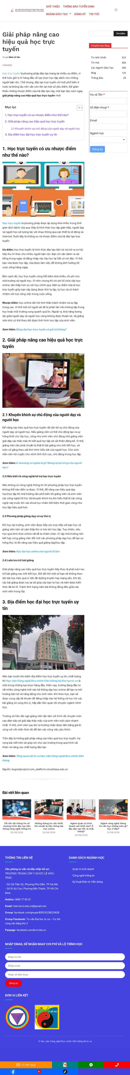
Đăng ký (13, 983)
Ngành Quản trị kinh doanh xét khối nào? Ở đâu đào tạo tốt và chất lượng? (81, 827)
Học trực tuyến (11, 73)
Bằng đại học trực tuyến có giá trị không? (41, 329)
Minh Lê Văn (14, 57)
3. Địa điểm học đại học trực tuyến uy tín (31, 134)
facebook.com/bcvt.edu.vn (31, 929)
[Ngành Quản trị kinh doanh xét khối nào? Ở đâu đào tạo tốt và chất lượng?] (81, 809)
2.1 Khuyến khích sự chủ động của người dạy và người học (45, 128)
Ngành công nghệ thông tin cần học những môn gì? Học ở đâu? (113, 826)
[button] (116, 9)
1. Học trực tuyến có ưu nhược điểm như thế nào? (37, 115)
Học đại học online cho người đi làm (38, 551)
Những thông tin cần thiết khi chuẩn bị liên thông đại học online (49, 826)
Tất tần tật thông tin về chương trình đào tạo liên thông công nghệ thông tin (17, 826)
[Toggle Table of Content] (78, 108)
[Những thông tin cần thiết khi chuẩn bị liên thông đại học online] (49, 809)
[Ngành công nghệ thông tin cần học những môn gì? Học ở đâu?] (113, 809)
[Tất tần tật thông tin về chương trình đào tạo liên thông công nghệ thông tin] (16, 809)
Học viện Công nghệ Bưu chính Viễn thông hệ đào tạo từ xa (42, 680)
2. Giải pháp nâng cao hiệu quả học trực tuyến (35, 121)
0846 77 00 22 (23, 899)
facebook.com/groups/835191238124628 (36, 912)
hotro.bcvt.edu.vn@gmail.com (29, 905)
